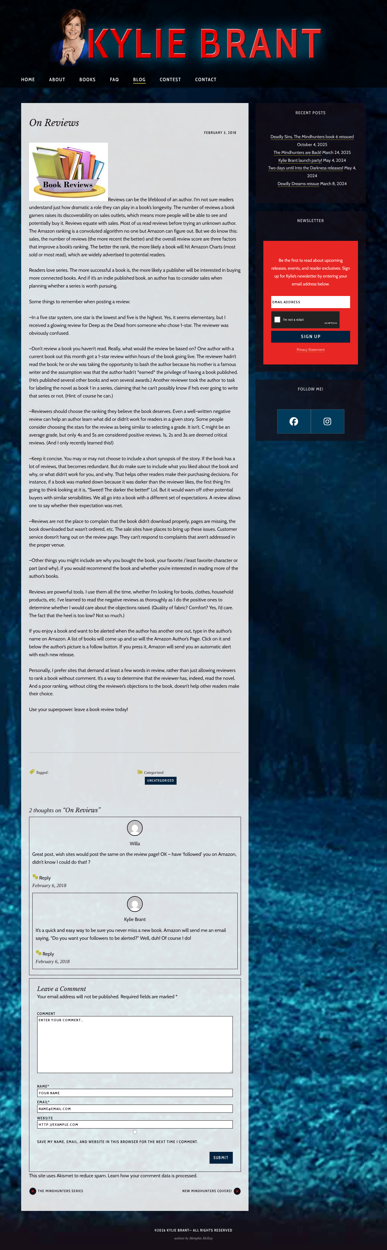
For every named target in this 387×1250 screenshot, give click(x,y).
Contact (206, 79)
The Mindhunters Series (60, 1191)
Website (45, 1118)
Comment (46, 1014)
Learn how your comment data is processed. (152, 1176)
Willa (135, 843)
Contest (170, 79)
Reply (45, 878)
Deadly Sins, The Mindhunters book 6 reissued (312, 136)
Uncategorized (160, 780)
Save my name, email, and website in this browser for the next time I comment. (117, 1142)
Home (28, 79)
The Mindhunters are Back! (297, 152)
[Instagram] (327, 421)
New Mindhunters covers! (207, 1191)
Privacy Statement (311, 349)
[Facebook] (294, 421)
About (57, 79)
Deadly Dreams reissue (298, 183)
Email (43, 1102)
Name (43, 1086)
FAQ (114, 79)
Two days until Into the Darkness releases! (305, 168)
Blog (139, 79)
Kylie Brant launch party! (300, 160)
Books (88, 79)
